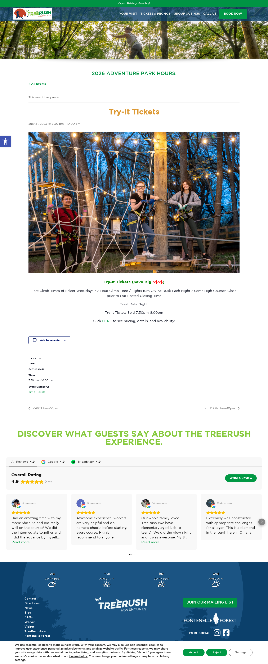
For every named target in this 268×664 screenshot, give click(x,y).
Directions (32, 603)
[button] (5, 141)
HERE (107, 321)
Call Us (209, 14)
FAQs (28, 617)
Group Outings (187, 14)
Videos (29, 626)
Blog (27, 612)
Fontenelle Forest (37, 636)
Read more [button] (21, 542)
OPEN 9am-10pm (45, 408)
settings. (20, 660)
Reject (217, 652)
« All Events (37, 84)
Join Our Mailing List (210, 602)
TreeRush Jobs (35, 631)
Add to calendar (50, 340)
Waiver (29, 622)
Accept (193, 652)
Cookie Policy (78, 656)
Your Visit (128, 14)
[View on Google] (16, 503)
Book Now (233, 14)
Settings (240, 652)
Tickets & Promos (155, 14)
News (28, 608)
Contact (30, 598)
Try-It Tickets (36, 392)
